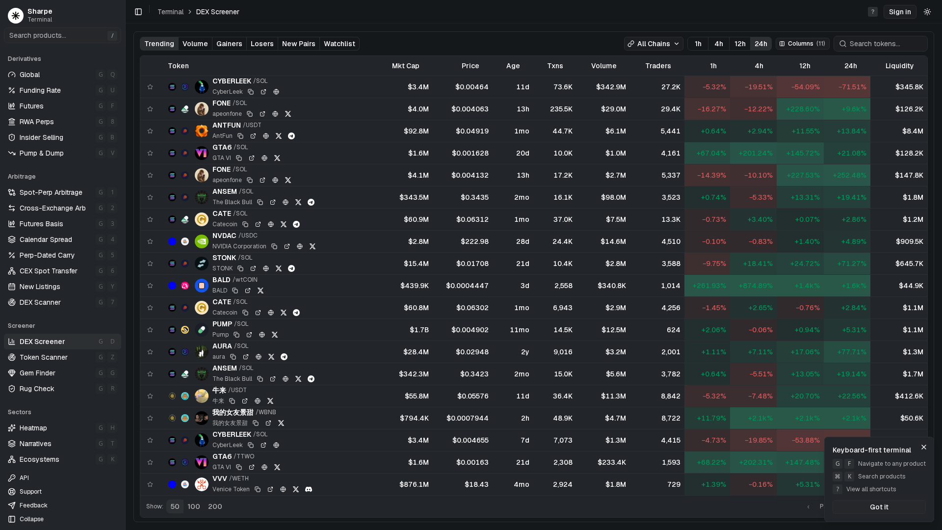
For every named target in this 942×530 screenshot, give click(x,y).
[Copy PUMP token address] (236, 335)
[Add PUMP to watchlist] (150, 330)
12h (740, 43)
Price (470, 65)
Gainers (229, 43)
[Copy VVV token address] (257, 489)
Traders (658, 65)
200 (215, 506)
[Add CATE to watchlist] (150, 219)
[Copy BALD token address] (235, 290)
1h (698, 43)
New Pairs (298, 43)
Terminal (170, 11)
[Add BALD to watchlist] (150, 286)
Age (513, 65)
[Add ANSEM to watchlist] (150, 197)
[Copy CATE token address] (245, 224)
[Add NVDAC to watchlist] (150, 241)
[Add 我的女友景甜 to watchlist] (150, 418)
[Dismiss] (924, 447)
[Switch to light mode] (927, 12)
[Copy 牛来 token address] (232, 401)
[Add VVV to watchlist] (150, 484)
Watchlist (339, 43)
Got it (879, 507)
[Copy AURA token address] (233, 357)
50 (175, 506)
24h (761, 43)
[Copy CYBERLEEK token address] (251, 92)
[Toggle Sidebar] (125, 265)
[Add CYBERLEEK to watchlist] (150, 87)
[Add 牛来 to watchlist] (150, 396)
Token (178, 65)
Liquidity (900, 65)
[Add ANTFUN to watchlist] (150, 131)
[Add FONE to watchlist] (150, 109)
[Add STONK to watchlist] (150, 263)
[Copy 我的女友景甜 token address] (256, 423)
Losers (262, 43)
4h (718, 43)
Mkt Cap (405, 65)
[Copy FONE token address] (250, 114)
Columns (806, 44)
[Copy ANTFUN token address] (240, 136)
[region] (533, 275)
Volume (195, 43)
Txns (555, 65)
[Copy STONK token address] (240, 268)
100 (193, 506)
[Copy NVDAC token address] (274, 246)
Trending (159, 43)
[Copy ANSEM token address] (260, 202)
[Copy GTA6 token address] (239, 158)
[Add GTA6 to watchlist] (150, 153)
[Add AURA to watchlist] (150, 352)
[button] (900, 12)
